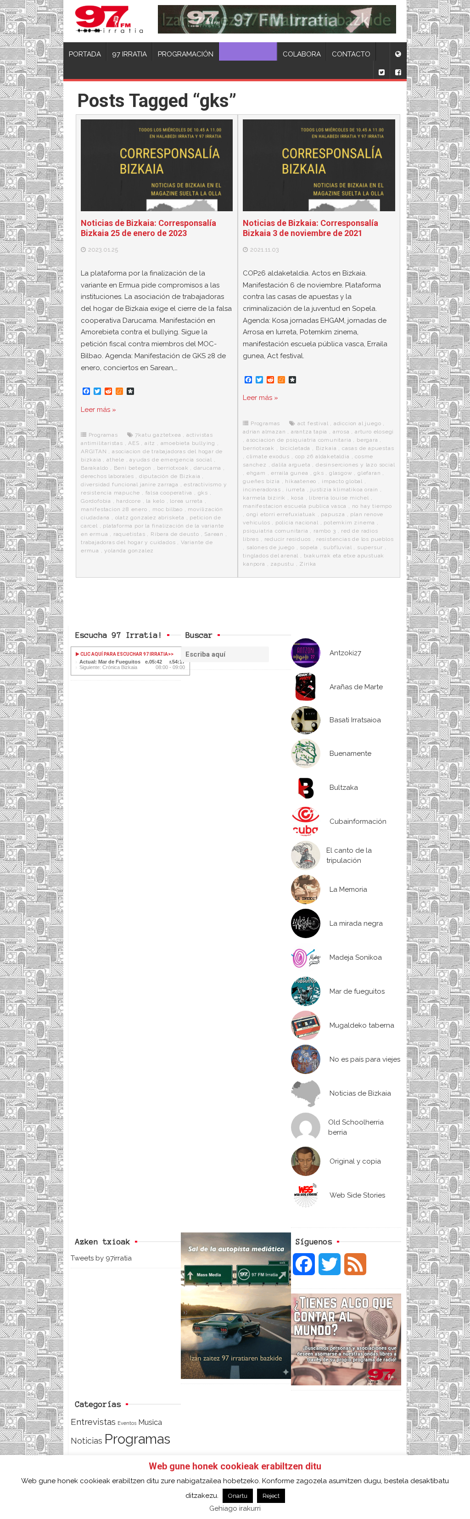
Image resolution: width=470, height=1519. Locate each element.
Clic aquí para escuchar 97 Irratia (123, 654)
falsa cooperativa (169, 492)
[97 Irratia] (109, 21)
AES (133, 443)
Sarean (214, 534)
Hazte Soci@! (248, 54)
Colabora (302, 54)
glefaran (369, 473)
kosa (297, 498)
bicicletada (295, 448)
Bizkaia (326, 448)
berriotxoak (173, 468)
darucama (207, 468)
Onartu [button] (237, 1495)
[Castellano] (398, 51)
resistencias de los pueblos (355, 539)
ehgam (256, 473)
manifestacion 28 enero (114, 509)
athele (115, 459)
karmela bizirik (264, 498)
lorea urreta (186, 501)
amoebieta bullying (188, 443)
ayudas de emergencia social (170, 459)
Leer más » (98, 409)
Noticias (86, 1441)
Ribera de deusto (175, 534)
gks (203, 492)
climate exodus (268, 456)
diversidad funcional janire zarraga (130, 484)
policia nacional (297, 522)
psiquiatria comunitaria (275, 531)
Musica (150, 1422)
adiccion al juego (357, 423)
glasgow (340, 473)
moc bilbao (167, 509)
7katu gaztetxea (158, 435)
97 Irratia (129, 54)
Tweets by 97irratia (101, 1258)
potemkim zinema (349, 522)
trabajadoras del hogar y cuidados (128, 542)
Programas (103, 435)
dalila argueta (291, 464)
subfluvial (337, 547)
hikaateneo (300, 481)
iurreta (295, 489)
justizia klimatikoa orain (344, 489)
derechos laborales (107, 476)
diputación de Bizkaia (170, 476)
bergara (367, 440)
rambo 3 (324, 531)
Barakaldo (94, 468)
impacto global (342, 481)
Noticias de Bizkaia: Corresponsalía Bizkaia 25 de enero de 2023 (148, 228)
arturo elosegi (374, 431)
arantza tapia (309, 431)
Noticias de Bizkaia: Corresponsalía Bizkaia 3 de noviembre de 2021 (310, 228)
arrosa (341, 431)
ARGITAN (94, 451)
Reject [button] (271, 1495)
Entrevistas (93, 1422)
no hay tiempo (372, 506)
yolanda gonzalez (129, 550)
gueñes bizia (261, 481)
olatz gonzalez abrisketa (150, 517)
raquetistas (129, 534)
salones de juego (270, 547)
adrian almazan (264, 431)
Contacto (351, 54)
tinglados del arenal (270, 555)
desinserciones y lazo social (355, 464)
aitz (150, 443)
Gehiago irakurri (235, 1508)
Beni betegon (133, 468)
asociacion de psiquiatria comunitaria (299, 440)
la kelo (155, 501)
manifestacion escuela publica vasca (295, 506)
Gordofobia (96, 501)
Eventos (127, 1423)
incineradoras (261, 489)
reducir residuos (287, 539)
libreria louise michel (339, 498)
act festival (313, 423)
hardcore (128, 501)
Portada (85, 54)
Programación (185, 54)
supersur (370, 547)
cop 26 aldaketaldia (322, 456)
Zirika (307, 564)
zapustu (282, 564)
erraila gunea (289, 473)
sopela (309, 547)
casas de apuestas (368, 448)
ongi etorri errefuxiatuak (281, 514)
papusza (333, 514)
